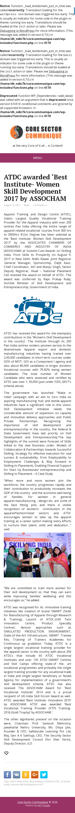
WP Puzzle (44, 805)
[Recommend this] (7, 753)
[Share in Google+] (34, 774)
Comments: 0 (40, 205)
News (26, 205)
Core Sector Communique (32, 802)
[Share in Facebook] (7, 774)
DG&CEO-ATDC (52, 781)
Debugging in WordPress (17, 31)
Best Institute (36, 781)
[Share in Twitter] (44, 774)
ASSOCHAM (16, 781)
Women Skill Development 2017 (27, 784)
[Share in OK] (25, 774)
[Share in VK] (16, 774)
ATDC (26, 781)
